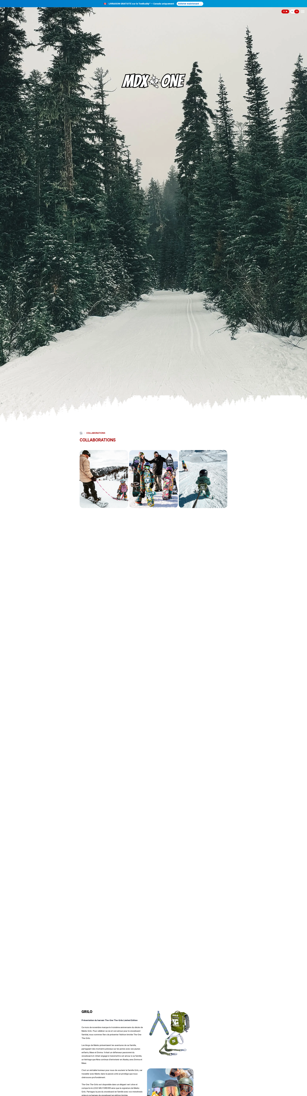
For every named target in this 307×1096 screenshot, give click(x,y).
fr (297, 11)
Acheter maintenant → (190, 3)
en (292, 11)
